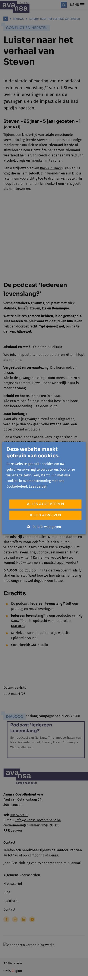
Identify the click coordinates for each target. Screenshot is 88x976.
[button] (44, 526)
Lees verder (38, 486)
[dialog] (44, 488)
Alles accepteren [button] (45, 504)
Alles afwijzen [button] (45, 515)
